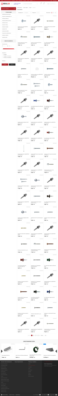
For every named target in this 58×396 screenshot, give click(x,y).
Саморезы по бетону (5, 24)
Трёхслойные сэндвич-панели (5, 388)
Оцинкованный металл (4, 365)
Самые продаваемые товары (29, 341)
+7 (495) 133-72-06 (17, 3)
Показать (5, 64)
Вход (51, 0)
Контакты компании (31, 376)
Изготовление (20, 0)
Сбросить (12, 64)
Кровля (2, 382)
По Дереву (5, 54)
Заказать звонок (16, 4)
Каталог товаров (5, 8)
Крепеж (2, 376)
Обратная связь (5, 394)
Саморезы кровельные (5, 18)
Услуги (17, 0)
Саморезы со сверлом (5, 35)
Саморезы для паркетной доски (6, 14)
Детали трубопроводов (4, 374)
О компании (13, 0)
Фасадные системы (3, 391)
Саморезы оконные (5, 22)
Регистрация (54, 0)
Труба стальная (3, 371)
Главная (2, 0)
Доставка (31, 0)
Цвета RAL (24, 0)
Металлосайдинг (3, 385)
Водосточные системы (4, 377)
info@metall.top (49, 363)
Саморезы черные (4, 37)
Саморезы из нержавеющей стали (7, 16)
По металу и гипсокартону (7, 57)
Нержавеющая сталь (4, 368)
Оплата (28, 0)
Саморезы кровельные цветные (6, 20)
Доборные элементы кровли (5, 379)
